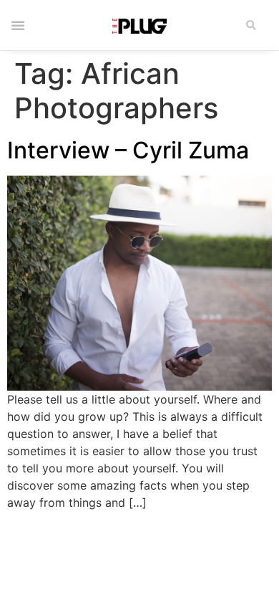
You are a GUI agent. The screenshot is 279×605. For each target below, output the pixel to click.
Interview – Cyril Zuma (128, 150)
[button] (251, 25)
